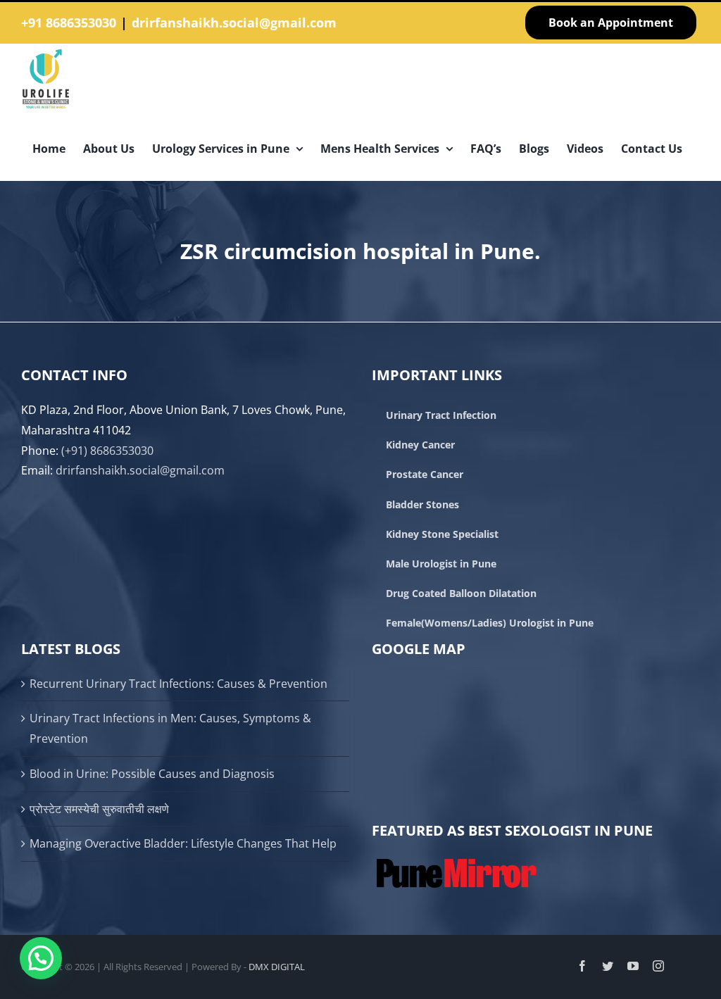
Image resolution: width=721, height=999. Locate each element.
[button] (41, 958)
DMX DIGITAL (277, 966)
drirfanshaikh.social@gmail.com (234, 22)
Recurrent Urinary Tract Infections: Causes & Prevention (178, 683)
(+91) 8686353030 (107, 450)
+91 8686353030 (68, 22)
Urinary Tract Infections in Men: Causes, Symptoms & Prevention (170, 728)
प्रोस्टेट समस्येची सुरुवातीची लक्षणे (99, 809)
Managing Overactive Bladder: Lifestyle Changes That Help (183, 843)
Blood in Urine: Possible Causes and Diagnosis (152, 773)
